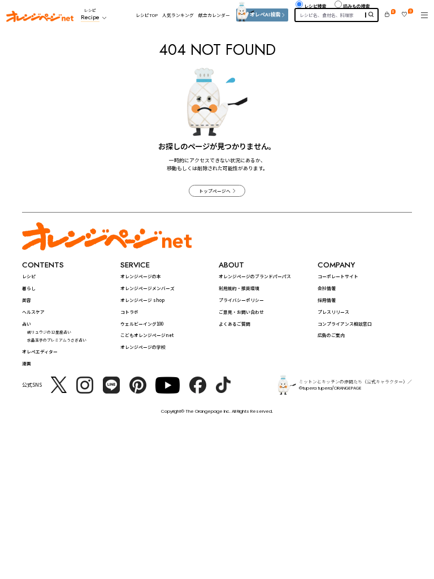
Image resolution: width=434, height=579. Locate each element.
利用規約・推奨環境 (239, 288)
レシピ (29, 276)
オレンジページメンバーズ (147, 288)
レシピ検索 (315, 6)
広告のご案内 (331, 335)
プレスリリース (333, 312)
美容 (26, 300)
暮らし (29, 288)
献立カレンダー (214, 15)
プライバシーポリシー (241, 300)
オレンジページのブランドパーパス (255, 276)
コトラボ (129, 312)
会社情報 (327, 288)
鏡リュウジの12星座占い (49, 332)
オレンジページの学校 (143, 347)
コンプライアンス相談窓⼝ (345, 324)
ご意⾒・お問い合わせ (241, 312)
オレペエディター (40, 351)
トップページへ (215, 191)
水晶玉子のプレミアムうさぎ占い (56, 340)
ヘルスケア (33, 312)
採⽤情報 (327, 300)
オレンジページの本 (140, 276)
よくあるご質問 (234, 324)
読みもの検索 (356, 6)
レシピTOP (147, 15)
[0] (387, 14)
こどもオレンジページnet (146, 335)
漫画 (26, 363)
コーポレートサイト (338, 276)
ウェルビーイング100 (141, 324)
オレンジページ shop (142, 300)
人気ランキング (178, 15)
